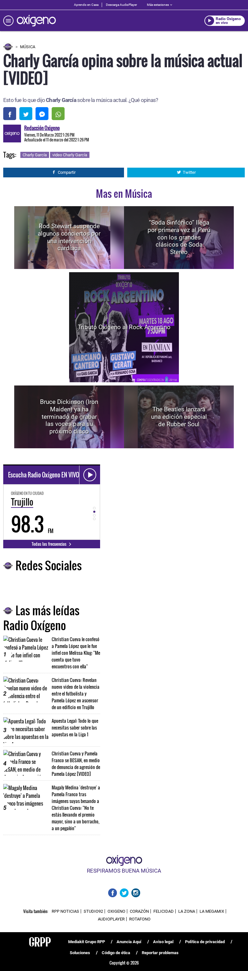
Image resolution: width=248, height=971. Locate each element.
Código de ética (116, 953)
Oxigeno (116, 911)
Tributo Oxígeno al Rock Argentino (124, 327)
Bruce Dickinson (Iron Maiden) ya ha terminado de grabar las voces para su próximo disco (69, 416)
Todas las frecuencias (49, 544)
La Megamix (212, 911)
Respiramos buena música (124, 870)
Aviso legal (163, 942)
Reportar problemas (160, 953)
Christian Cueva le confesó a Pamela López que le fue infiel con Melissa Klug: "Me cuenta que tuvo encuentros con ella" (76, 653)
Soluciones (80, 953)
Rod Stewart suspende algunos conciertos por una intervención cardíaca (69, 237)
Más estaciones (158, 4)
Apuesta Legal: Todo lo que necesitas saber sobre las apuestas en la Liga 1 (75, 727)
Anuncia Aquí (129, 942)
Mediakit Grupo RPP (86, 942)
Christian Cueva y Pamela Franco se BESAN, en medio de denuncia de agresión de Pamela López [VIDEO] (76, 763)
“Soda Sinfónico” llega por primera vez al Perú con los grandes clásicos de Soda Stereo (179, 237)
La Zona (186, 911)
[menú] (8, 21)
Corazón (139, 911)
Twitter (189, 172)
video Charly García (69, 154)
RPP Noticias (65, 911)
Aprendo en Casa (86, 4)
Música (27, 46)
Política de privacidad (205, 942)
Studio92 (93, 911)
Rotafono (139, 919)
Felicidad (163, 911)
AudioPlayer (111, 919)
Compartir (67, 172)
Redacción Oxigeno (42, 127)
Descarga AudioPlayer (121, 4)
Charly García (35, 154)
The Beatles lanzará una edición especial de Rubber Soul (179, 417)
